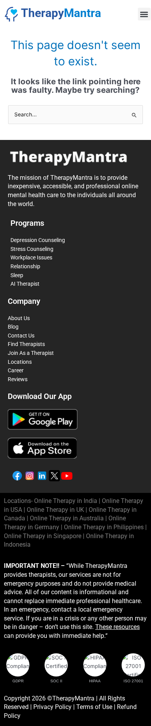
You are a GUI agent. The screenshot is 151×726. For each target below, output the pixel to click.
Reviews (17, 379)
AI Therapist (24, 284)
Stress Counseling (31, 249)
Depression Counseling (37, 240)
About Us (19, 318)
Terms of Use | (96, 707)
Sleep (16, 275)
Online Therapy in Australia (67, 518)
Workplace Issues (31, 257)
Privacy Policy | (54, 707)
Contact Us (21, 335)
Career (16, 370)
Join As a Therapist (31, 353)
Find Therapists (26, 344)
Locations (20, 362)
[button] (144, 14)
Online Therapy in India (65, 500)
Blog (13, 327)
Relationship (25, 266)
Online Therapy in (104, 527)
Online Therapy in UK (55, 509)
